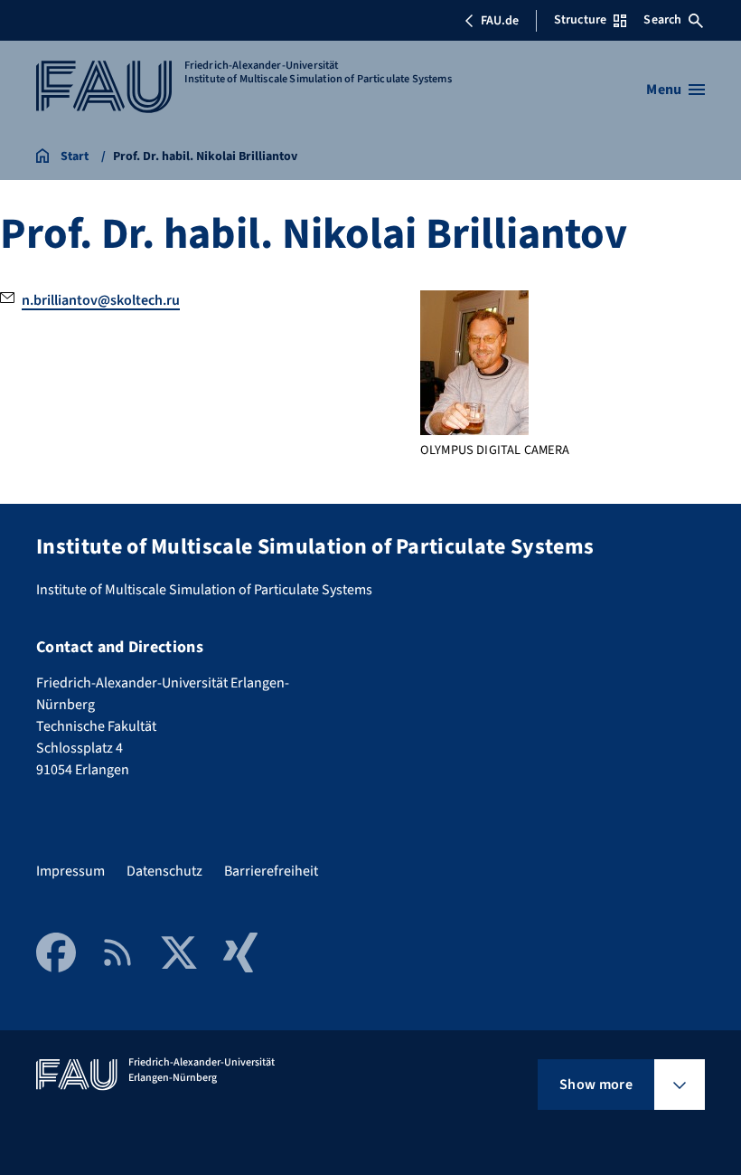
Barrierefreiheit (271, 871)
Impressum (70, 871)
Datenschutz (164, 871)
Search (662, 20)
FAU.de (500, 21)
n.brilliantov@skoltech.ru (101, 300)
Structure (580, 20)
